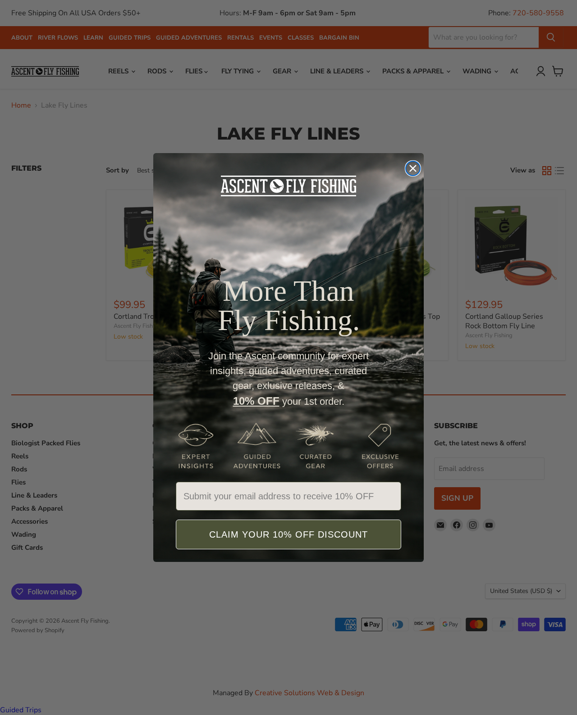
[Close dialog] (413, 168)
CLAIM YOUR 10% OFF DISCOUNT (288, 534)
